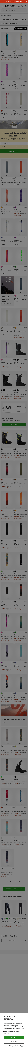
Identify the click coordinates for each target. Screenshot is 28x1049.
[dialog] (14, 1031)
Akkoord (14, 1037)
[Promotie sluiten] (26, 1)
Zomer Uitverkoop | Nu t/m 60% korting (14, 1)
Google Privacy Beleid (9, 1031)
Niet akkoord (14, 1042)
